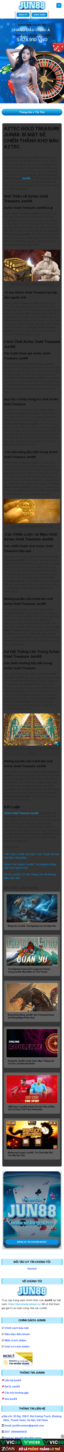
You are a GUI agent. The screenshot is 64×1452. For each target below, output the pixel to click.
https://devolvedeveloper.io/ (24, 1304)
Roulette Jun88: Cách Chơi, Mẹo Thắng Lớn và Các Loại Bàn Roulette (31, 1062)
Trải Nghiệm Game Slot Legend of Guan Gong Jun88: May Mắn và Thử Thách (29, 970)
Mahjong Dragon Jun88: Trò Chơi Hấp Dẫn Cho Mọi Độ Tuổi (30, 1154)
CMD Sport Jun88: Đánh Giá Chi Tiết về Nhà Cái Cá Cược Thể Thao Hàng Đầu (31, 1108)
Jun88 (26, 178)
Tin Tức (40, 112)
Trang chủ (25, 112)
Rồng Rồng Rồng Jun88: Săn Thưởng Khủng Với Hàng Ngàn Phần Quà (31, 1016)
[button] (58, 5)
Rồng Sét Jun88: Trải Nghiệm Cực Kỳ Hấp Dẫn (32, 926)
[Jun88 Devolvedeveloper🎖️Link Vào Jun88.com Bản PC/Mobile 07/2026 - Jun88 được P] (32, 5)
